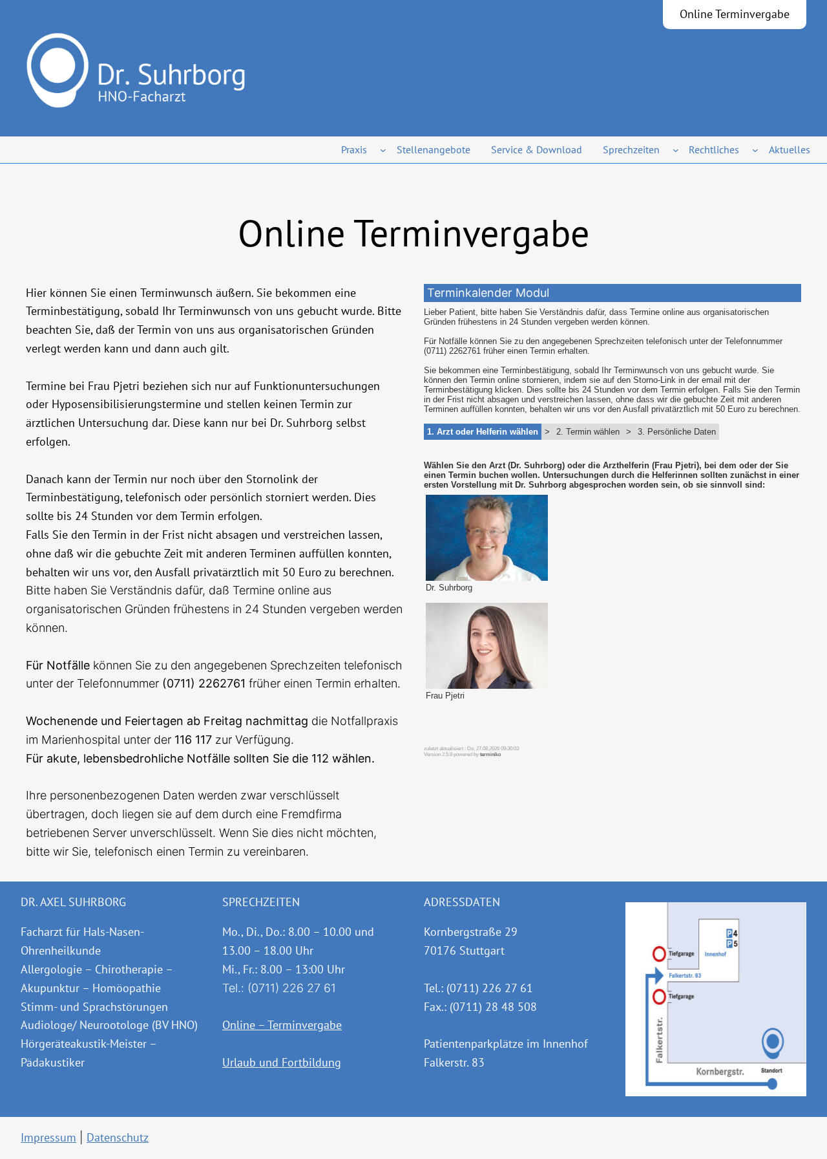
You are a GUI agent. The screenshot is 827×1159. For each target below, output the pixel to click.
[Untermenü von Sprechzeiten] (676, 150)
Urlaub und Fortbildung (281, 1062)
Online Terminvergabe (735, 13)
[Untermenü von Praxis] (383, 150)
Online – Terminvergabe (282, 1024)
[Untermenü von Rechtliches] (755, 150)
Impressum (48, 1137)
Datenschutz (118, 1137)
